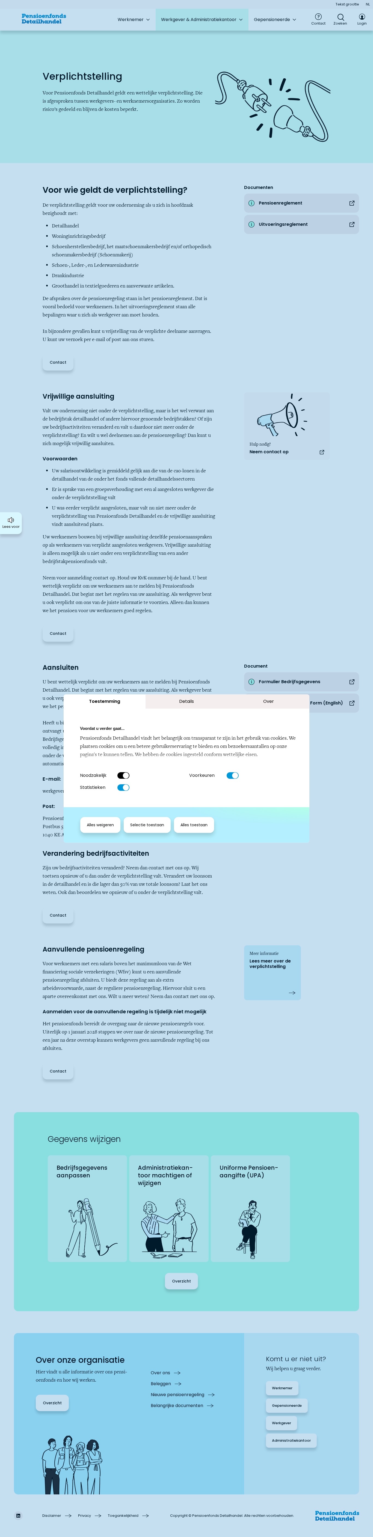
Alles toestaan (194, 825)
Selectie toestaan (147, 825)
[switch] (233, 775)
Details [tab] (186, 701)
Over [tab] (268, 701)
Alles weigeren (100, 825)
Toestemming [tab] (104, 701)
